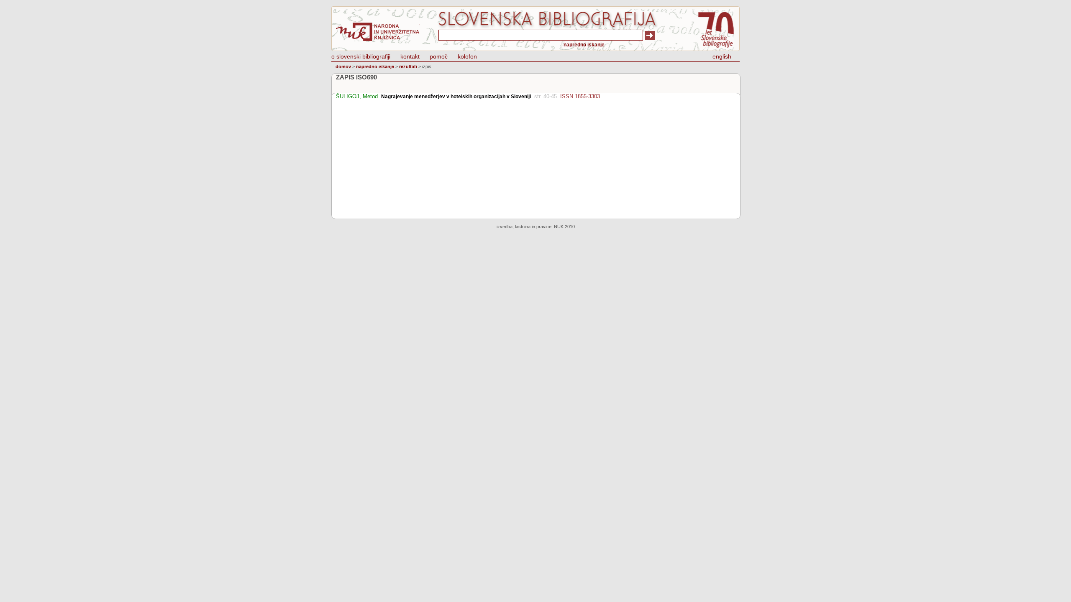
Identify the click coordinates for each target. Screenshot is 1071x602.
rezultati (408, 66)
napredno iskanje (584, 45)
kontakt (410, 56)
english (721, 56)
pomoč (439, 56)
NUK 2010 (564, 226)
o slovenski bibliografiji (360, 56)
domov (343, 66)
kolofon (467, 56)
